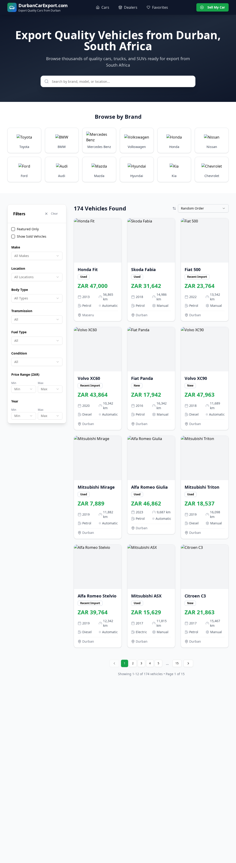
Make (15, 247)
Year (14, 401)
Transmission (21, 311)
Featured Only (28, 229)
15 (177, 663)
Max (40, 383)
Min (13, 383)
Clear (54, 214)
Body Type (19, 289)
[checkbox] (13, 229)
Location (18, 268)
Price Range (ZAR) (25, 374)
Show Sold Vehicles (31, 236)
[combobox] (36, 256)
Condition (19, 353)
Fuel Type (19, 332)
